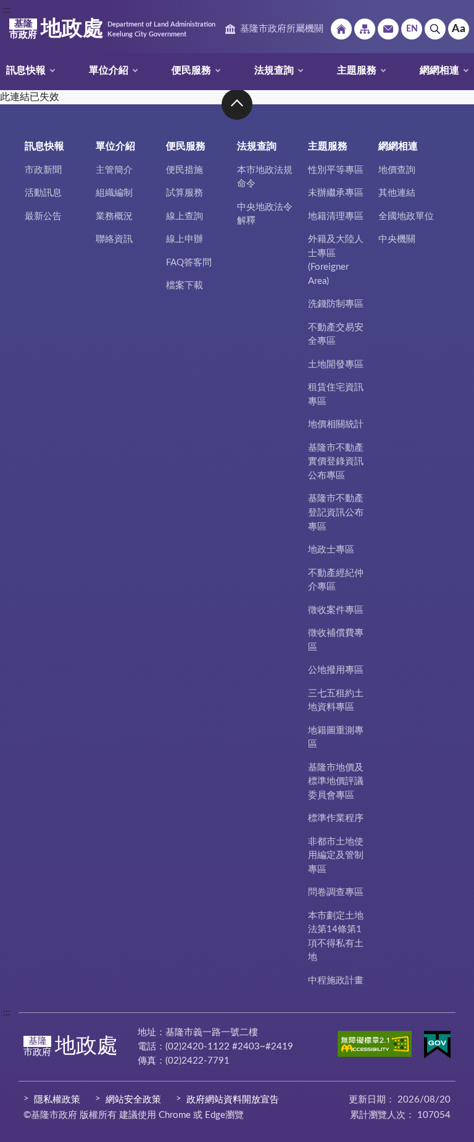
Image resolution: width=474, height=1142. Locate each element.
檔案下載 (184, 285)
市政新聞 (43, 170)
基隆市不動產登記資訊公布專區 (336, 512)
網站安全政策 (133, 1099)
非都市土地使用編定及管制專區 (336, 855)
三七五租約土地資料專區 (336, 700)
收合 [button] (237, 104)
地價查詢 (396, 170)
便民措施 (184, 170)
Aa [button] (458, 29)
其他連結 (396, 193)
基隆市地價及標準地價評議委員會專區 (336, 781)
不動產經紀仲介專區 (336, 580)
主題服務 (356, 70)
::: (6, 10)
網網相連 (439, 70)
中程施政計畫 (336, 980)
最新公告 (43, 216)
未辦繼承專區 (336, 193)
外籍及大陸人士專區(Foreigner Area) (336, 260)
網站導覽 (364, 29)
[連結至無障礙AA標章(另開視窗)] (375, 1046)
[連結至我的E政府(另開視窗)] (437, 1047)
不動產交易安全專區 (336, 334)
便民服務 (191, 70)
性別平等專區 (336, 170)
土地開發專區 (336, 364)
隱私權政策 (57, 1099)
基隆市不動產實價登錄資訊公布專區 (336, 461)
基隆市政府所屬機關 (281, 28)
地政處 (112, 29)
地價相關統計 (336, 424)
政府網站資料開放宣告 (232, 1099)
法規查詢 (274, 70)
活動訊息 (43, 193)
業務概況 (114, 216)
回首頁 (341, 29)
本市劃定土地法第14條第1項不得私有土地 (336, 936)
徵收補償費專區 (336, 640)
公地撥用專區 (336, 670)
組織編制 (114, 193)
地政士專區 (331, 549)
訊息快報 (26, 70)
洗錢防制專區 (336, 304)
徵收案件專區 (336, 610)
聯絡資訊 (114, 239)
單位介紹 (108, 70)
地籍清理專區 (336, 216)
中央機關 (396, 239)
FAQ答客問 (189, 262)
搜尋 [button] (435, 29)
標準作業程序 (336, 818)
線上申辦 (184, 239)
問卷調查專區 (336, 892)
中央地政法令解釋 (265, 214)
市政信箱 (388, 29)
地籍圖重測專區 (336, 737)
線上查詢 (184, 216)
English (411, 29)
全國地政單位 (406, 216)
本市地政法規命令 (265, 177)
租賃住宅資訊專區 (336, 394)
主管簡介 (114, 170)
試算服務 (184, 193)
